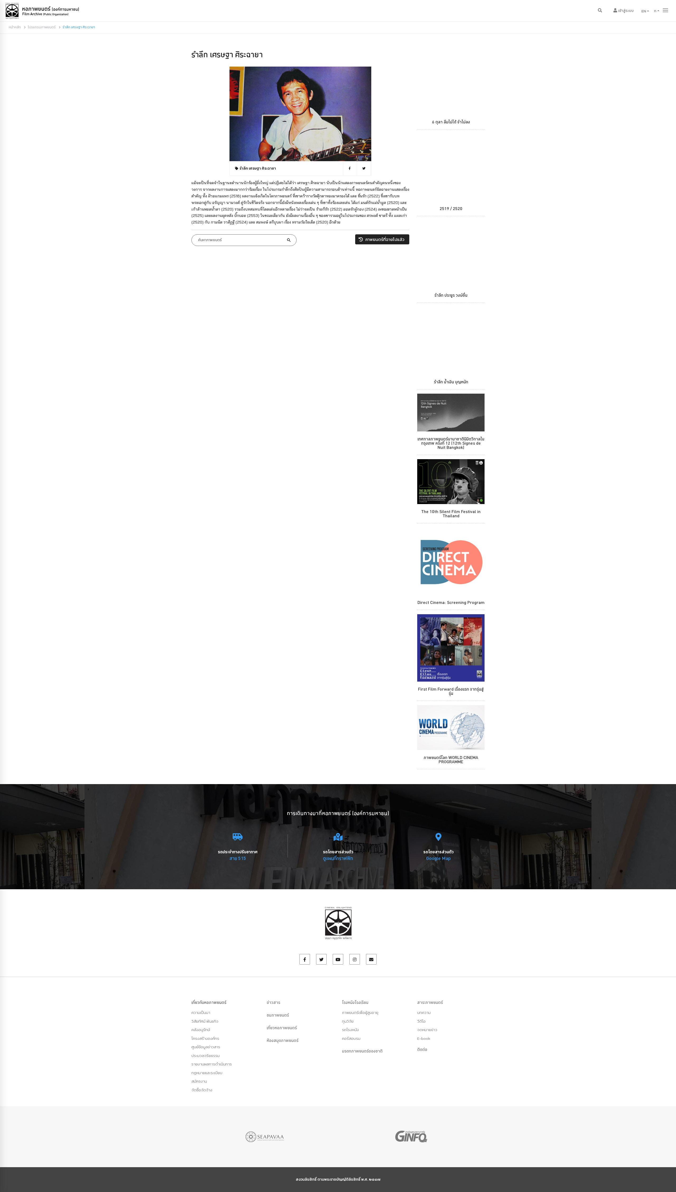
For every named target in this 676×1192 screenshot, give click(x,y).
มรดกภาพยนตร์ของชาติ (362, 1051)
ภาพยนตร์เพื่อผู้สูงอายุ (360, 1012)
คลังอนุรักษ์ (200, 1030)
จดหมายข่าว (427, 1030)
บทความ (424, 1012)
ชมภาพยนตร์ (278, 1015)
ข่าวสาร (273, 1002)
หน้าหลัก (15, 27)
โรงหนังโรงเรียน (355, 1002)
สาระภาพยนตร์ (430, 1002)
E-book (423, 1038)
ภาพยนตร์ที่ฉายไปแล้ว (384, 239)
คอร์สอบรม (351, 1038)
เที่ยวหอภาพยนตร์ (282, 1028)
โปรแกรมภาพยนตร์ (42, 27)
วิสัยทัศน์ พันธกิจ (204, 1021)
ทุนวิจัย (348, 1021)
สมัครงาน (199, 1081)
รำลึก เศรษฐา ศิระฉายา (227, 54)
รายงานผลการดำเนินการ (211, 1064)
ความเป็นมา (200, 1012)
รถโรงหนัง (350, 1030)
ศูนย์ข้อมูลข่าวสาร (205, 1047)
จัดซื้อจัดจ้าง (201, 1090)
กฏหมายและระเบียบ (206, 1073)
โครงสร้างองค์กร (205, 1038)
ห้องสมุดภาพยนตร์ (282, 1040)
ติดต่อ (422, 1049)
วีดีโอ (421, 1021)
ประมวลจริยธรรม (205, 1056)
